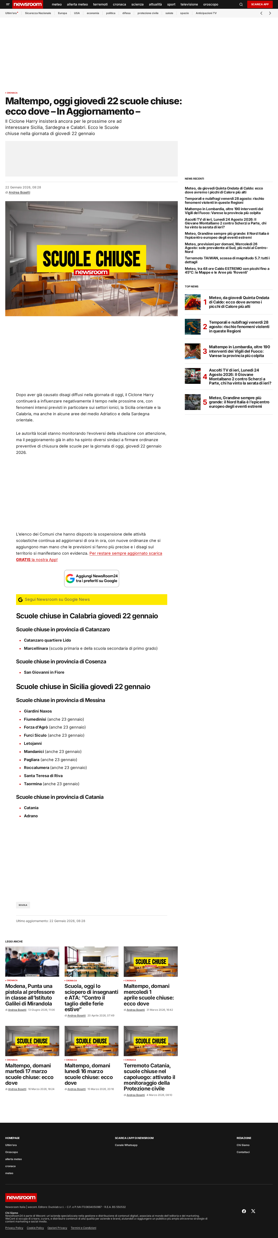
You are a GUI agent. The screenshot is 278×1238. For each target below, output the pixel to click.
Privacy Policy (14, 1227)
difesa (126, 13)
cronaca (12, 93)
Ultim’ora (11, 13)
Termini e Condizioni (83, 1227)
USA (77, 13)
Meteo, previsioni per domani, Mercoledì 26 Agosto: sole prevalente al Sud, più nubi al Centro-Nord (226, 248)
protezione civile (148, 13)
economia (93, 13)
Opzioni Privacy (57, 1227)
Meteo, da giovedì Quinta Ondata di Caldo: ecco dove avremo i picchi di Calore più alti (224, 190)
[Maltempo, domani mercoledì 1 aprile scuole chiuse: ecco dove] (151, 961)
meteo (9, 1173)
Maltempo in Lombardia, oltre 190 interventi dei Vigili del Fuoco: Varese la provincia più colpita (224, 211)
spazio (184, 13)
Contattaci (243, 1152)
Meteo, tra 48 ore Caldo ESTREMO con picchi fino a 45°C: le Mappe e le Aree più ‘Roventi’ (227, 270)
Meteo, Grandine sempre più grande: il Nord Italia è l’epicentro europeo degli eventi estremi (227, 235)
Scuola (23, 905)
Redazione (244, 1138)
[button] (8, 4)
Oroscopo (11, 1152)
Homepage (12, 1138)
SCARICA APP (260, 4)
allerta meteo (13, 1159)
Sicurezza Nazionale (38, 13)
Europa (62, 13)
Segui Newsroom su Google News (57, 599)
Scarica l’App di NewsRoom (134, 1138)
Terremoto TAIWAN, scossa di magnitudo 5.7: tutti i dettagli (227, 260)
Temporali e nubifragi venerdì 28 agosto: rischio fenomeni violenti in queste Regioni (224, 200)
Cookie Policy (35, 1227)
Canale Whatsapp (126, 1145)
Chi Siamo (243, 1145)
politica (110, 13)
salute (169, 13)
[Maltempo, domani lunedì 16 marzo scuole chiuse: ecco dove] (92, 1041)
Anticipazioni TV (206, 13)
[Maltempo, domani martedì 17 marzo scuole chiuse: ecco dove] (32, 1041)
